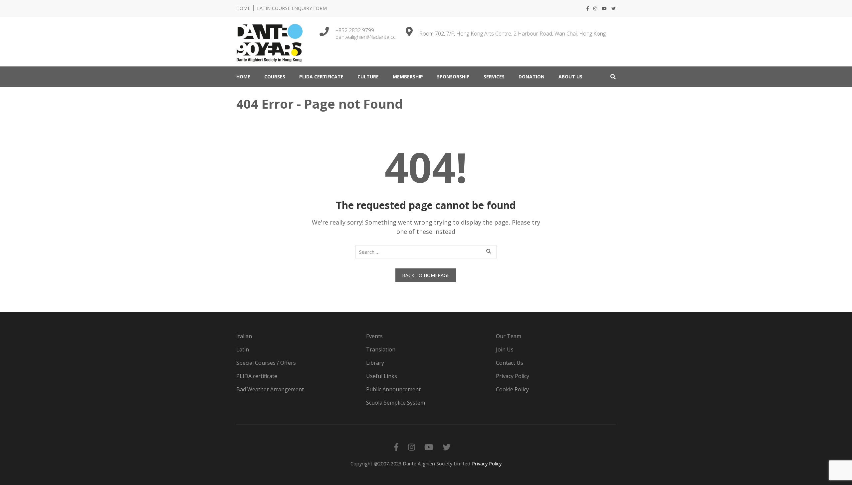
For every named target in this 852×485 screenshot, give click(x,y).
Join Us (505, 349)
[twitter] (613, 8)
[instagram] (595, 8)
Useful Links (381, 376)
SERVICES (494, 76)
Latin (242, 349)
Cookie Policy (512, 389)
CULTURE (368, 76)
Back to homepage (426, 275)
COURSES (274, 76)
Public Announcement (393, 389)
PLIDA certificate (321, 76)
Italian (244, 336)
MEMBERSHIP (408, 76)
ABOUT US (570, 76)
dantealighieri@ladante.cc (365, 37)
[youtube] (604, 8)
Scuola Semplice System (395, 402)
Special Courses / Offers (266, 362)
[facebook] (587, 8)
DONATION (531, 76)
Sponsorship (453, 76)
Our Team (508, 336)
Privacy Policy (512, 376)
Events (374, 336)
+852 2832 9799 (354, 30)
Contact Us (509, 362)
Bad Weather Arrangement (270, 389)
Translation (380, 349)
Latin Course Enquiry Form (292, 8)
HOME (243, 8)
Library (375, 362)
